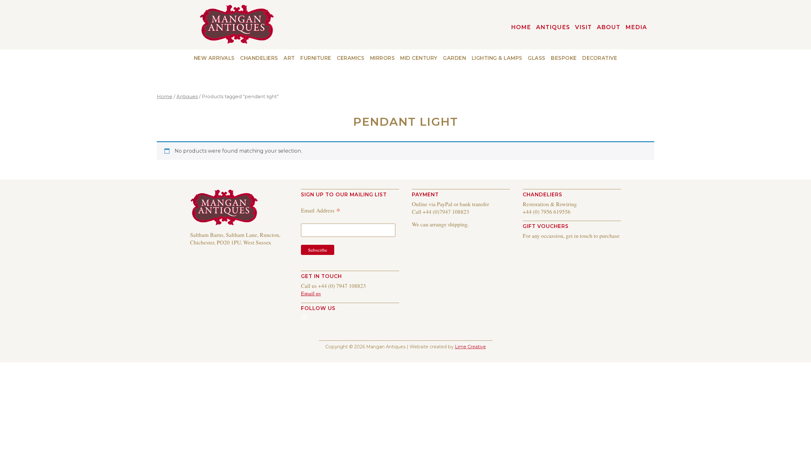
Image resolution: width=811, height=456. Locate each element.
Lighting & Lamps (497, 58)
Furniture (315, 58)
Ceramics (350, 58)
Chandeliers (259, 58)
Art (289, 58)
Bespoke (564, 58)
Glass (537, 58)
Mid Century (418, 58)
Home (164, 96)
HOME (521, 27)
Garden (454, 58)
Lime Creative (470, 347)
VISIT (583, 27)
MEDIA (636, 27)
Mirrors (382, 58)
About (608, 27)
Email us (311, 293)
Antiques (553, 27)
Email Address (321, 210)
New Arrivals (214, 58)
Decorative (599, 58)
